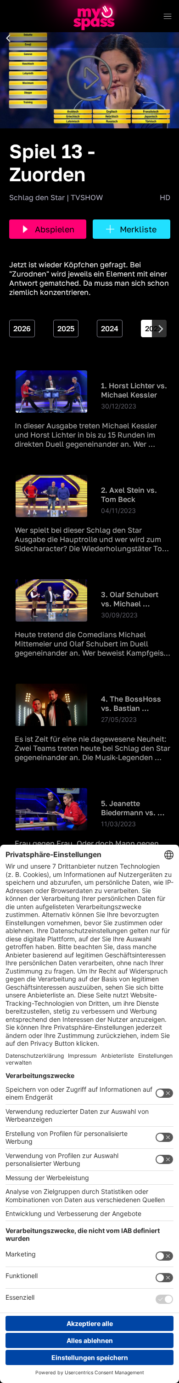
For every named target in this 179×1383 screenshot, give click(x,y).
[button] (8, 38)
